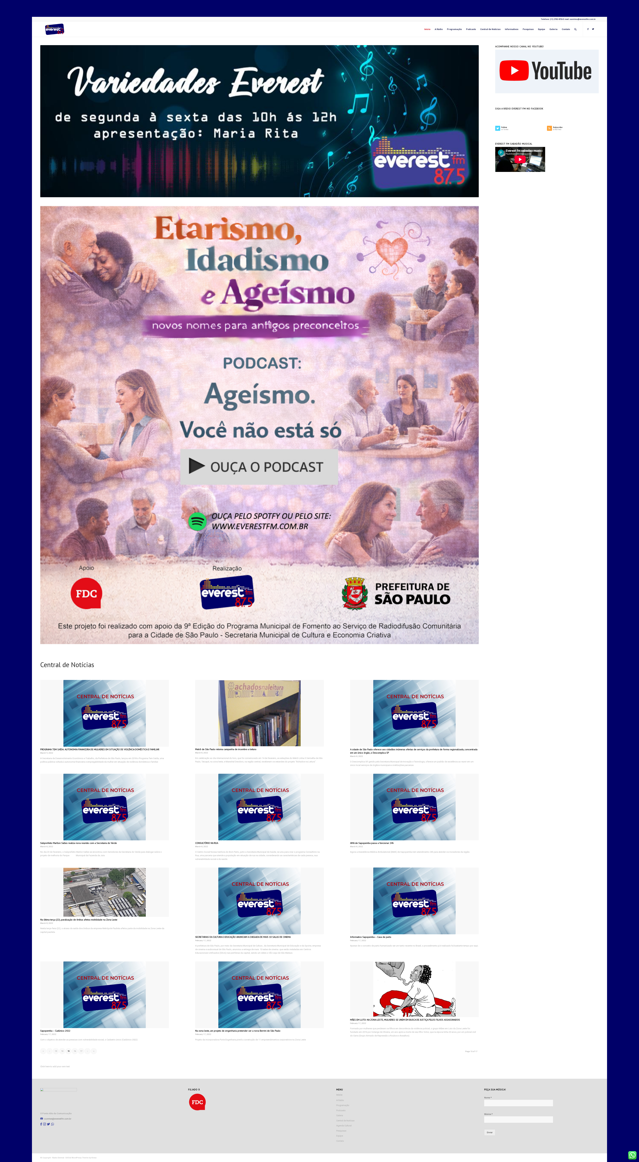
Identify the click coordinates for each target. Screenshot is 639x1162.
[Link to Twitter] (593, 29)
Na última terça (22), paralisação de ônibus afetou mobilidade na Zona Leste (78, 919)
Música (488, 1114)
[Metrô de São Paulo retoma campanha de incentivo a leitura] (259, 713)
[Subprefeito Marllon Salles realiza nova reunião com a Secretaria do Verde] (104, 807)
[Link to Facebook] (588, 29)
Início (339, 1095)
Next (471, 425)
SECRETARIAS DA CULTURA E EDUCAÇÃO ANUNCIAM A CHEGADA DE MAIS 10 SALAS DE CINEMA (243, 936)
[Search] (575, 29)
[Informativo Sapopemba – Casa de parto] (414, 901)
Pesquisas (341, 1131)
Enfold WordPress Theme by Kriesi (81, 1158)
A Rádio (340, 1100)
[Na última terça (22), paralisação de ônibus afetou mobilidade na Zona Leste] (104, 892)
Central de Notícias (345, 1120)
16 (75, 1051)
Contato (340, 1141)
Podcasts (340, 1110)
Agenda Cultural (344, 1125)
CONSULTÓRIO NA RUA (206, 843)
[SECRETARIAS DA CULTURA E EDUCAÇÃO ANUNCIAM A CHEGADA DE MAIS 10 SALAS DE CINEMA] (259, 901)
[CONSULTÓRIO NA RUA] (259, 807)
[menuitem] (427, 29)
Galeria (339, 1115)
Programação (342, 1105)
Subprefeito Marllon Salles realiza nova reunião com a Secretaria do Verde (78, 843)
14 (62, 1051)
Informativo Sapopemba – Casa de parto (370, 936)
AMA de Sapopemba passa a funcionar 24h (372, 843)
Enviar (490, 1132)
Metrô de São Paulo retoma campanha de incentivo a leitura (225, 749)
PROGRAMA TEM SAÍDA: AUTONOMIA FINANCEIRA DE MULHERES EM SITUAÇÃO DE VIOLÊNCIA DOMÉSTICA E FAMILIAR (99, 749)
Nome (488, 1097)
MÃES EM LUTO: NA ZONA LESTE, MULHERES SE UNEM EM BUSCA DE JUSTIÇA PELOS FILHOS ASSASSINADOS (405, 1019)
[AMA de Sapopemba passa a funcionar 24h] (414, 807)
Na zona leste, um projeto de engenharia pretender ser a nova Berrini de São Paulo (237, 1030)
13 (56, 1051)
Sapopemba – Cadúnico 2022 (55, 1030)
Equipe (339, 1136)
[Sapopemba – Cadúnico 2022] (104, 994)
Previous (48, 425)
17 (81, 1051)
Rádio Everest (58, 1158)
